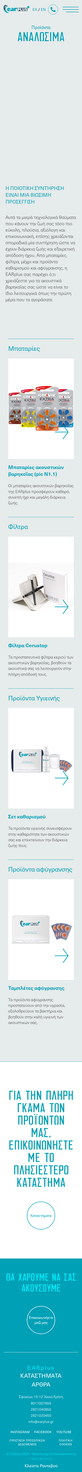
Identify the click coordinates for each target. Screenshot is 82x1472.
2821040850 (41, 1409)
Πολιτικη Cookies (65, 1442)
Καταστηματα (41, 1375)
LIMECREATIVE (41, 1459)
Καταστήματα (41, 1215)
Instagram (20, 1432)
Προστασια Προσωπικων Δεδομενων (27, 1442)
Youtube (64, 1432)
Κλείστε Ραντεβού (41, 1465)
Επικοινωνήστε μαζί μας (41, 1320)
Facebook (43, 1432)
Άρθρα (41, 1384)
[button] (62, 432)
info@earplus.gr (41, 1421)
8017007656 (41, 1403)
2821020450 (41, 1415)
